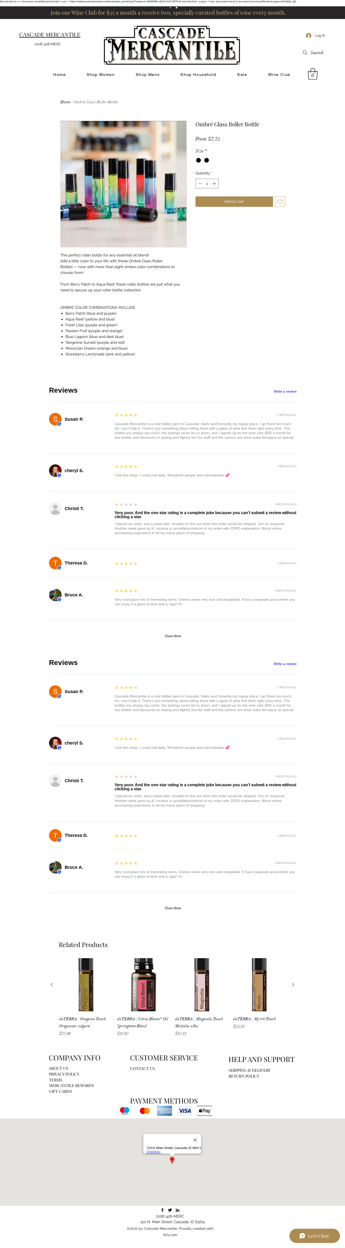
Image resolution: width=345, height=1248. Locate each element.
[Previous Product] (52, 984)
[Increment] (214, 183)
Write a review (285, 391)
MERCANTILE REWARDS (71, 1085)
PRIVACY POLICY (64, 1074)
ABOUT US (58, 1068)
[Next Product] (293, 984)
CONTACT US (142, 1068)
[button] (313, 74)
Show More (173, 636)
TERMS (55, 1079)
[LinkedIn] (177, 1210)
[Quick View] (85, 984)
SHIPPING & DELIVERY (249, 1070)
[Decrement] (199, 183)
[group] (172, 997)
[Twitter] (170, 1210)
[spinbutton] (207, 183)
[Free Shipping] (170, 7)
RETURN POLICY (244, 1076)
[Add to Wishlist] (280, 201)
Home (65, 102)
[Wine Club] (176, 7)
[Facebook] (162, 1210)
